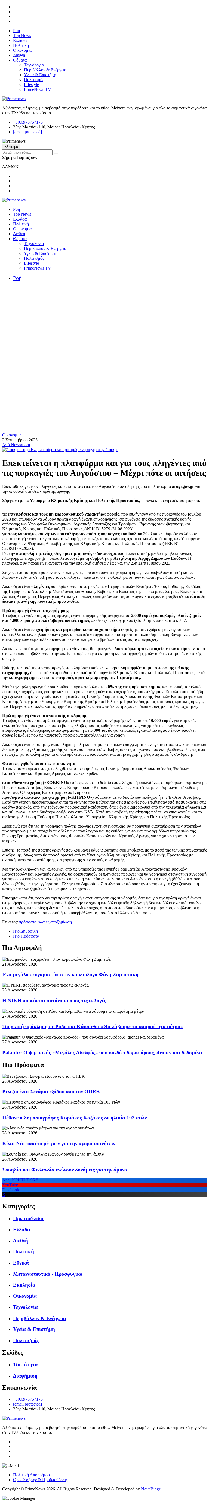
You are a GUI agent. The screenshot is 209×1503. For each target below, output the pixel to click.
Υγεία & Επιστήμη (40, 74)
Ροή (16, 30)
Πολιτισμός (34, 79)
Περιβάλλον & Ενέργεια (45, 70)
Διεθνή (19, 55)
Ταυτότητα (25, 1364)
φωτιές (43, 922)
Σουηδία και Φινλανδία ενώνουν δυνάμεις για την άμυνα (64, 1170)
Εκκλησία (24, 1285)
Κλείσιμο (11, 147)
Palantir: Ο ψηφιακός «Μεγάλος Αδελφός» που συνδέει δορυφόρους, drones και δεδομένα (102, 1052)
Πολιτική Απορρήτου (31, 1475)
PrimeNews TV (37, 89)
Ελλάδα (20, 40)
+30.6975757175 (28, 122)
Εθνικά (21, 1263)
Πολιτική (21, 45)
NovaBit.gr (150, 1489)
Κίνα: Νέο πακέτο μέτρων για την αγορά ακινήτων (58, 1143)
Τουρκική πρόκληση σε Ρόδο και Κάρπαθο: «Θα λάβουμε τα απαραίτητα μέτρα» (92, 1026)
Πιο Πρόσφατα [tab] (26, 936)
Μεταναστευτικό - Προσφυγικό (47, 1274)
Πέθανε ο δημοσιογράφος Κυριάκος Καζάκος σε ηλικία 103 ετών (74, 1118)
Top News (22, 35)
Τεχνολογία (34, 65)
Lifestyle (31, 84)
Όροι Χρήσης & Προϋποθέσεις (40, 1479)
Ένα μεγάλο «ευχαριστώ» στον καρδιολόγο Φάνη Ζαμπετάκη (70, 974)
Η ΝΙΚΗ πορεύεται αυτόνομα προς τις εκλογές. (54, 1000)
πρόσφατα (27, 922)
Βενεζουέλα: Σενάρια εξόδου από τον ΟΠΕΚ (51, 1091)
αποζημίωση (61, 922)
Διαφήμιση (25, 1376)
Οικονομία (22, 50)
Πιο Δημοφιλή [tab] (25, 931)
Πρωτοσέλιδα (28, 1218)
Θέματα (20, 60)
